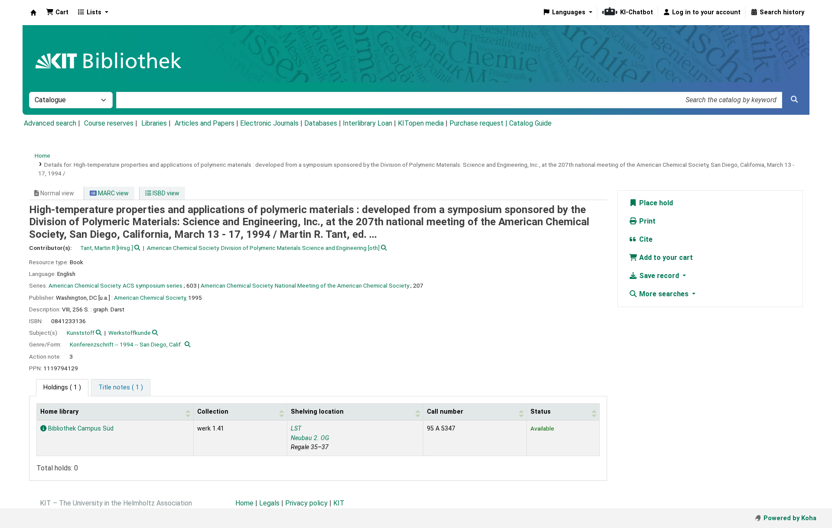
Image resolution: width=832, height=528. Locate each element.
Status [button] (540, 411)
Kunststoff (80, 332)
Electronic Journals (269, 123)
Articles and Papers (204, 123)
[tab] (120, 387)
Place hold (655, 203)
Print (646, 221)
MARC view (113, 193)
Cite (645, 239)
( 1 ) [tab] (62, 387)
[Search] (794, 99)
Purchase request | (479, 123)
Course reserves (108, 123)
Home (42, 155)
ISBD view (165, 193)
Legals (269, 503)
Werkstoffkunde (129, 332)
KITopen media (421, 123)
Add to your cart (665, 257)
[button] (57, 12)
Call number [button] (445, 411)
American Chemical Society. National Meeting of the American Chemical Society (305, 285)
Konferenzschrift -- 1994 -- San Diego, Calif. (126, 344)
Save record (659, 276)
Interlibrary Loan (367, 123)
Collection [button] (212, 411)
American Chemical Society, (150, 297)
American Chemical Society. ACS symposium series (115, 285)
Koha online (33, 13)
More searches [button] (663, 294)
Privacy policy (306, 503)
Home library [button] (59, 411)
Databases (320, 123)
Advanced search (50, 123)
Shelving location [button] (317, 411)
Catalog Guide (530, 123)
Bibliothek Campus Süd (80, 428)
